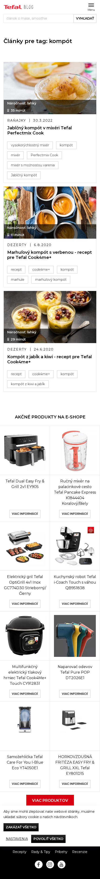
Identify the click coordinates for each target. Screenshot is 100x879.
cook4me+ (41, 269)
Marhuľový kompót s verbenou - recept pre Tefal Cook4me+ (49, 255)
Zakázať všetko (21, 827)
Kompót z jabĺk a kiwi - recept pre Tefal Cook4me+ (49, 359)
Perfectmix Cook (44, 155)
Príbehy (61, 852)
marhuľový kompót (51, 279)
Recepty (20, 852)
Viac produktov (50, 800)
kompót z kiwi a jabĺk (28, 384)
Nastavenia (17, 839)
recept (16, 269)
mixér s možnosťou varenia (33, 165)
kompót (66, 145)
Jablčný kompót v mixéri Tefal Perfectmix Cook (39, 131)
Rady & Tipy (40, 852)
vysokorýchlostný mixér (30, 145)
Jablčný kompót (24, 175)
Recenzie (79, 852)
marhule (17, 279)
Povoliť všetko (48, 839)
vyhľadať (85, 18)
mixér (15, 155)
